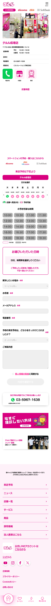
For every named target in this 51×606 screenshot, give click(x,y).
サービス (8, 510)
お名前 (8, 293)
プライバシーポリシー (11, 576)
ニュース (8, 493)
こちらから (20, 549)
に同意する (27, 374)
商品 (6, 518)
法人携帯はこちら (13, 535)
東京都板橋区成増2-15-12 (20, 47)
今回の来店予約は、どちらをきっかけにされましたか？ (25, 332)
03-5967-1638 (28, 399)
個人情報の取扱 (22, 374)
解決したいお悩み (13, 280)
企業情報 (6, 571)
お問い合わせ (8, 587)
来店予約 (8, 485)
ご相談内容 (8, 347)
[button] (45, 25)
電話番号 (9, 318)
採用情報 (8, 526)
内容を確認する (25, 382)
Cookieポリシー (9, 582)
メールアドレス (11, 305)
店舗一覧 (8, 501)
